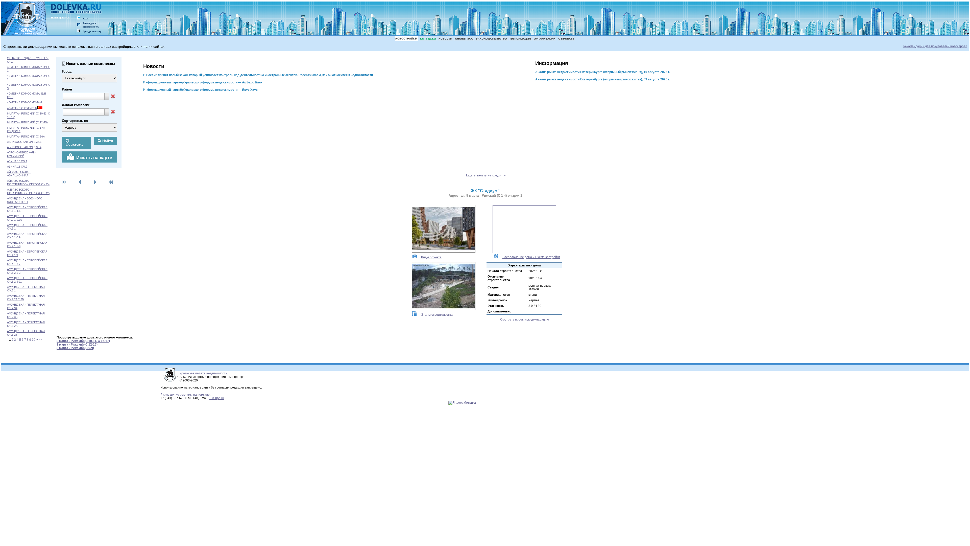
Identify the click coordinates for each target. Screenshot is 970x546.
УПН (85, 18)
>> (40, 340)
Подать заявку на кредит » (485, 175)
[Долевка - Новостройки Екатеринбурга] (76, 9)
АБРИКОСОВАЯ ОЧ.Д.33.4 (24, 147)
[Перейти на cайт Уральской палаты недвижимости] (78, 18)
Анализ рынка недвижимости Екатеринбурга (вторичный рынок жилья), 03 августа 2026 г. (602, 79)
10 (33, 340)
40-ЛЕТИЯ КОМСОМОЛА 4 (24, 102)
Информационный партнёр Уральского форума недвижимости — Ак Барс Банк (202, 82)
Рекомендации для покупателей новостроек (935, 46)
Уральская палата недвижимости (203, 373)
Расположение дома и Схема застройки (531, 257)
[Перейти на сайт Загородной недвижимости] (78, 25)
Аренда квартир (92, 31)
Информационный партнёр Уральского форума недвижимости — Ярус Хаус (200, 90)
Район (67, 89)
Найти (107, 141)
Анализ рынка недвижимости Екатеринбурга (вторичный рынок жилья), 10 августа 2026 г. (602, 72)
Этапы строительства (437, 314)
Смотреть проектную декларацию (524, 319)
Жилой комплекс (76, 105)
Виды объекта (431, 257)
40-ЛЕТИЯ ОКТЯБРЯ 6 (22, 108)
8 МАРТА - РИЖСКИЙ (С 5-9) (26, 136)
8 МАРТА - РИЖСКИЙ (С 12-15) (27, 122)
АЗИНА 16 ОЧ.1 (17, 161)
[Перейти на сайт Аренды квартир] (78, 31)
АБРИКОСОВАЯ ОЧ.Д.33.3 (24, 141)
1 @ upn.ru (216, 398)
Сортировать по (75, 121)
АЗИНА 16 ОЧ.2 (17, 166)
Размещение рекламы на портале (185, 394)
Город (66, 71)
